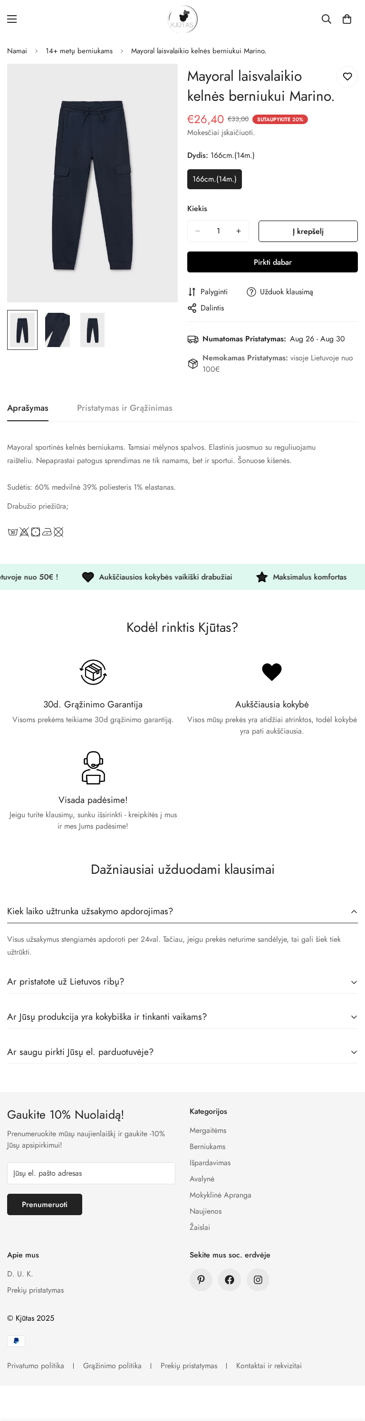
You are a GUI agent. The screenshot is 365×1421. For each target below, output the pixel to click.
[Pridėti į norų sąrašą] (347, 76)
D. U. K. (20, 1273)
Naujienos (205, 1211)
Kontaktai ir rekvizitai (269, 1365)
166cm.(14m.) (217, 182)
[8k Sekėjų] (258, 1279)
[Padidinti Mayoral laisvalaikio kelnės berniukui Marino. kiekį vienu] (239, 231)
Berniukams (207, 1146)
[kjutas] (182, 19)
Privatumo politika (35, 1365)
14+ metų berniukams (79, 51)
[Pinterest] (201, 1279)
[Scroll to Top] (346, 1369)
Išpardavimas (210, 1162)
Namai (17, 51)
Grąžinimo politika (112, 1365)
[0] (347, 19)
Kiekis (197, 208)
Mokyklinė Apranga (220, 1194)
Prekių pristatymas (35, 1290)
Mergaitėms (208, 1130)
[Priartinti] (157, 84)
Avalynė (202, 1178)
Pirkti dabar (273, 262)
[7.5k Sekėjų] (229, 1279)
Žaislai (200, 1227)
